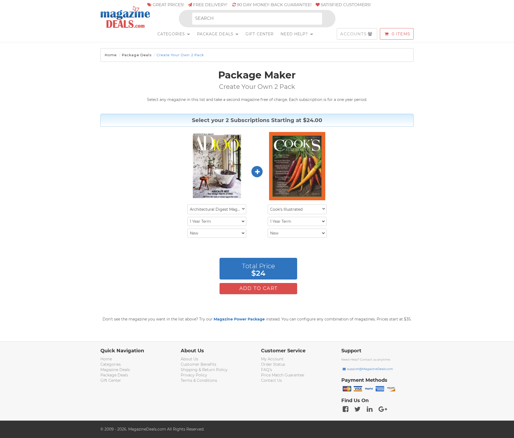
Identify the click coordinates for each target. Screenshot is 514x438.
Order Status (273, 364)
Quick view (217, 166)
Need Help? (295, 34)
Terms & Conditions (199, 380)
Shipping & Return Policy (204, 369)
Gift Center (259, 34)
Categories (171, 34)
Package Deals (216, 34)
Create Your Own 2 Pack (180, 55)
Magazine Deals (115, 369)
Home (111, 55)
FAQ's (266, 369)
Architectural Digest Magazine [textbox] (218, 209)
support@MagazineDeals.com (370, 369)
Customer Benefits (198, 364)
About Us (189, 359)
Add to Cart (258, 288)
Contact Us (271, 380)
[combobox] (216, 209)
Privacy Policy (194, 375)
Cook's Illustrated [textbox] (286, 209)
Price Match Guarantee (282, 375)
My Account (272, 359)
